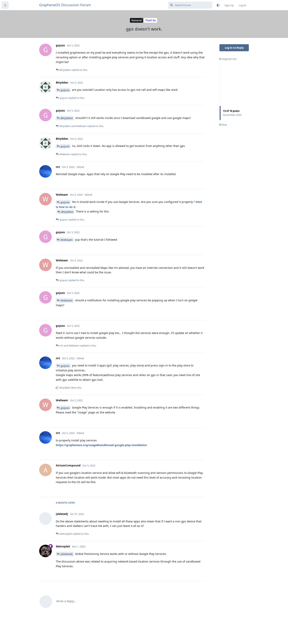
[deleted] (67, 554)
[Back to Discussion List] (5, 5)
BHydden (67, 118)
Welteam (67, 240)
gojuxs (65, 90)
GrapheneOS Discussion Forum (65, 5)
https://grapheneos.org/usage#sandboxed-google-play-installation (101, 445)
